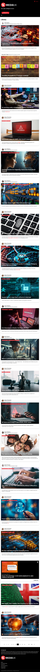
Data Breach (4, 215)
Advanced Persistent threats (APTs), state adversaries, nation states (12, 184)
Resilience (3, 57)
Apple (20, 637)
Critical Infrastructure (25, 184)
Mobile (13, 532)
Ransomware (4, 26)
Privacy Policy (3, 666)
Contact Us (3, 664)
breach (6, 606)
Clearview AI (7, 111)
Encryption (10, 532)
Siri (8, 523)
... (26, 644)
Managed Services (11, 468)
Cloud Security (11, 615)
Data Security (8, 215)
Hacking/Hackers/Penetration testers (14, 340)
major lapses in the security (13, 237)
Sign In (37, 1)
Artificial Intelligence (5, 152)
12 (20, 644)
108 (31, 644)
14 (24, 644)
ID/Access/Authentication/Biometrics (14, 152)
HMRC (19, 142)
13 (22, 644)
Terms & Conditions (4, 665)
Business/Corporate (5, 435)
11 (17, 644)
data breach (18, 269)
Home (2, 662)
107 (29, 644)
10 (15, 644)
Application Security (5, 340)
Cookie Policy (3, 668)
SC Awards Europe (4, 663)
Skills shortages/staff (12, 435)
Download (36, 580)
